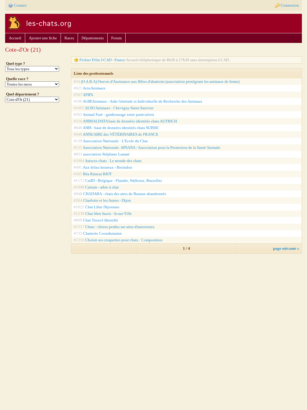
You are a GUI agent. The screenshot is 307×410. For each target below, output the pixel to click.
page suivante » (286, 248)
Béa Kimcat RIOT (97, 174)
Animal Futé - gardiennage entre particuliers (118, 114)
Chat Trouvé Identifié (100, 220)
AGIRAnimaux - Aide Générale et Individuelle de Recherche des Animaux (142, 101)
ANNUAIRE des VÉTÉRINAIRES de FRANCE (120, 134)
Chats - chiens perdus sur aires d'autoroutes (119, 227)
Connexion (290, 5)
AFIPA (88, 94)
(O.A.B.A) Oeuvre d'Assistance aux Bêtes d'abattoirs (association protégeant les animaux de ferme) (160, 81)
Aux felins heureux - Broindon (107, 167)
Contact (20, 5)
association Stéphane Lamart (106, 154)
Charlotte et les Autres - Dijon (107, 200)
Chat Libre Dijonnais (102, 207)
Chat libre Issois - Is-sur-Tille (108, 213)
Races (69, 38)
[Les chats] (39, 30)
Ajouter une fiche (43, 38)
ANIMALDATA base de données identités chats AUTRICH (130, 121)
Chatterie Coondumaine (102, 233)
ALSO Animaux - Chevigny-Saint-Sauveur (119, 108)
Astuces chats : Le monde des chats (113, 160)
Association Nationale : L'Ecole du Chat (115, 141)
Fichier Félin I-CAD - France (155, 60)
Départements (93, 38)
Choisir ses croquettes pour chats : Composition (123, 240)
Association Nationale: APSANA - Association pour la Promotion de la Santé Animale (151, 147)
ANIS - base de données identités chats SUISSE (121, 127)
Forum (116, 38)
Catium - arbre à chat (102, 187)
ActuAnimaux (94, 88)
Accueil (15, 38)
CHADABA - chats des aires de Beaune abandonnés (124, 193)
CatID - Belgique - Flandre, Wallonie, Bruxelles (123, 180)
